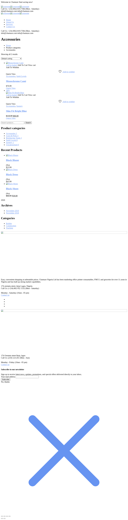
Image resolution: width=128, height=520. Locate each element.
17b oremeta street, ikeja (10, 286)
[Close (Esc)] (9, 516)
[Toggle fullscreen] (5, 516)
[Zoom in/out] (2, 516)
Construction (11, 226)
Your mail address (8, 377)
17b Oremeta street (8, 355)
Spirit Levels (21, 76)
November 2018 (12, 213)
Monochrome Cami (16, 81)
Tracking (9, 228)
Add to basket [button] (11, 65)
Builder (9, 223)
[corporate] (5, 7)
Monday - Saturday (8, 293)
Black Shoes (12, 188)
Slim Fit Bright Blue (16, 111)
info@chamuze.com (9, 11)
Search (28, 123)
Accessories (10, 76)
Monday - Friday (7, 362)
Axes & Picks (12, 136)
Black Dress (12, 174)
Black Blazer (12, 160)
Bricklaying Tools (14, 138)
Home (8, 45)
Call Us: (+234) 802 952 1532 (13, 288)
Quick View (11, 88)
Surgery (19, 106)
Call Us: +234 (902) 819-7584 (13, 9)
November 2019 (12, 211)
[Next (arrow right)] (5, 518)
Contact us (5, 295)
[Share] (7, 516)
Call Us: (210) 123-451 (10, 358)
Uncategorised (12, 145)
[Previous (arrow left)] (2, 518)
